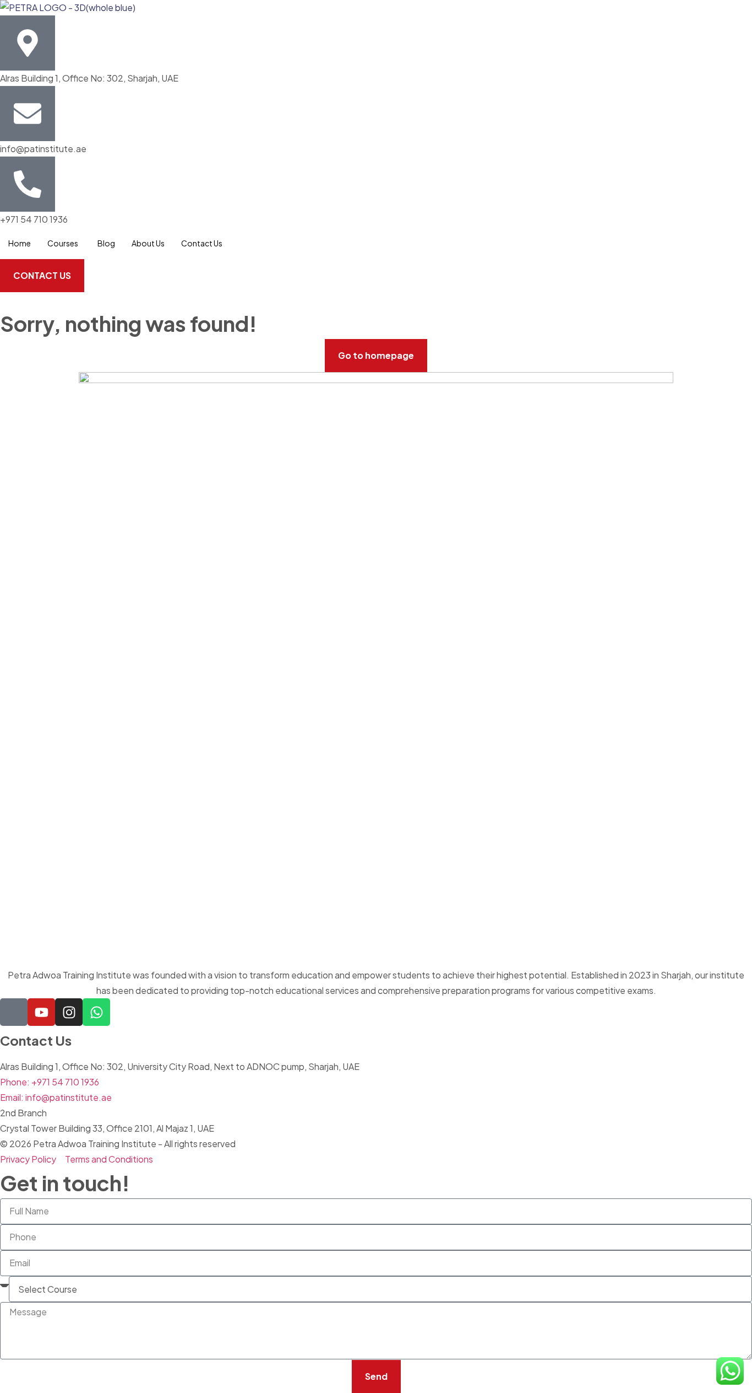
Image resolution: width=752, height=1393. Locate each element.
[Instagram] (69, 1012)
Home (19, 243)
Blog (106, 243)
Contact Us (201, 243)
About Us (148, 243)
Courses (62, 243)
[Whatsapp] (96, 1012)
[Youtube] (41, 1012)
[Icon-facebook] (14, 1012)
